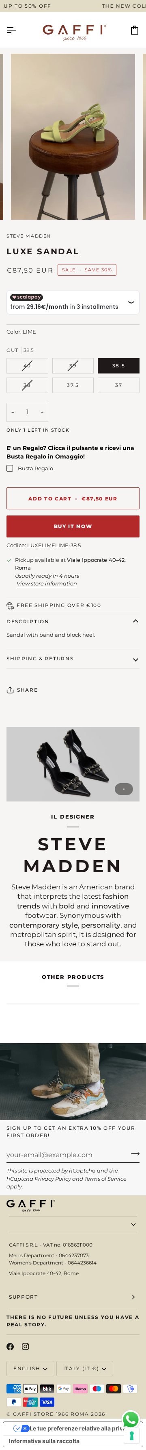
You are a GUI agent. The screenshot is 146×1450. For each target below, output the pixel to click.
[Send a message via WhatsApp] (131, 1420)
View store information (47, 583)
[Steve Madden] (73, 764)
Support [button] (23, 1297)
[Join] (133, 1153)
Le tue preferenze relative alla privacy (81, 1428)
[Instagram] (25, 1346)
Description (27, 621)
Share (27, 690)
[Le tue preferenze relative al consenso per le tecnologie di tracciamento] (132, 1435)
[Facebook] (10, 1346)
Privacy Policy (52, 1178)
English (27, 1368)
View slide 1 (124, 789)
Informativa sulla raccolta (44, 1440)
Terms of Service (105, 1178)
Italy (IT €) (81, 1368)
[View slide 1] (73, 764)
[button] (73, 1224)
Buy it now (73, 526)
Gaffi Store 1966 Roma (51, 1414)
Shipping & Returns (39, 658)
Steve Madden (28, 236)
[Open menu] (18, 30)
